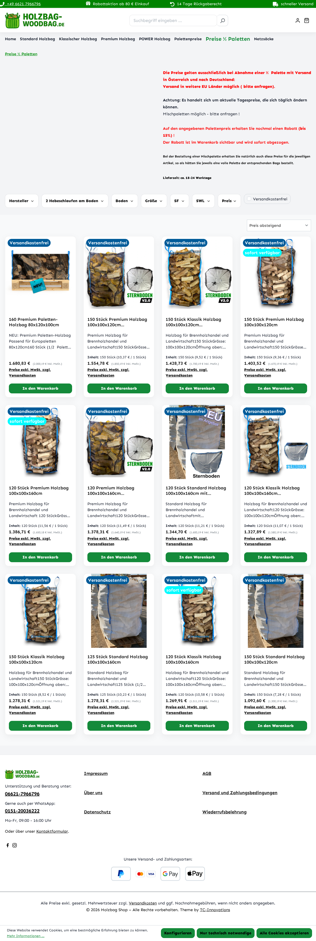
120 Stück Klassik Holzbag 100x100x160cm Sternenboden (272, 490)
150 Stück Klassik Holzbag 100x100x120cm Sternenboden (193, 322)
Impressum (96, 773)
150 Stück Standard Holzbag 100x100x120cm (274, 659)
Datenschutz (97, 812)
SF (177, 200)
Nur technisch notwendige (225, 933)
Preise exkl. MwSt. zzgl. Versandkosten (30, 372)
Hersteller (19, 200)
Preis (227, 200)
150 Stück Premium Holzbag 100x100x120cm (274, 322)
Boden (122, 200)
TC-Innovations (215, 909)
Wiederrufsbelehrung (224, 812)
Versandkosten (143, 903)
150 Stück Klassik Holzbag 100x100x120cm (36, 659)
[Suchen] (222, 20)
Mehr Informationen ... (25, 936)
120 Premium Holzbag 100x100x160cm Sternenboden (110, 490)
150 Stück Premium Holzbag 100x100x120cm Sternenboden (117, 322)
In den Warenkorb (40, 388)
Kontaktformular (52, 831)
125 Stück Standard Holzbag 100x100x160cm (117, 659)
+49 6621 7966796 (22, 3)
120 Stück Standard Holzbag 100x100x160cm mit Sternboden (196, 490)
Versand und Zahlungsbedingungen (239, 792)
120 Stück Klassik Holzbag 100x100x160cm (193, 659)
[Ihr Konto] (297, 20)
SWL (201, 200)
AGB (206, 773)
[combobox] (173, 20)
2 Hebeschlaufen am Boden (72, 200)
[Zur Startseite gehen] (34, 20)
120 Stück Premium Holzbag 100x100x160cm (39, 490)
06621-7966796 (22, 794)
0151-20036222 (22, 811)
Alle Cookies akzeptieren (284, 933)
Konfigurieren (178, 933)
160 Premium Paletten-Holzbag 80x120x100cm (34, 322)
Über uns (93, 792)
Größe (151, 200)
